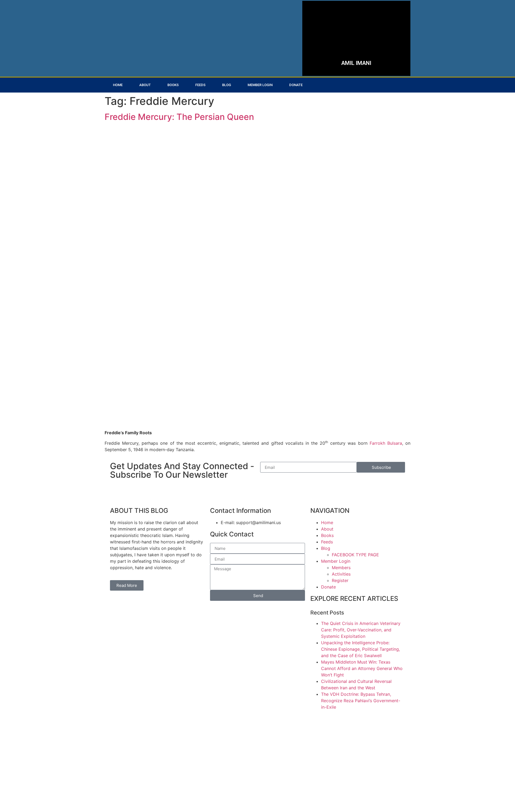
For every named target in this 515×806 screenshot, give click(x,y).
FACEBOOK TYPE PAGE (355, 554)
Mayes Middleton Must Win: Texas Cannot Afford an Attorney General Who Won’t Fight (362, 668)
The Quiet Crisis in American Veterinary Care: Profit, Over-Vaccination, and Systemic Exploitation (360, 630)
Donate (296, 85)
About (145, 85)
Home (118, 85)
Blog (226, 85)
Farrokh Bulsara (386, 443)
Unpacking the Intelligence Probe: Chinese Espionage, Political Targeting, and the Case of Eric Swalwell (360, 649)
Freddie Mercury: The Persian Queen (179, 117)
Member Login (260, 85)
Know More (334, 57)
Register (340, 580)
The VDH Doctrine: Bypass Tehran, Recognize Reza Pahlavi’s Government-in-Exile (360, 700)
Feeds (200, 85)
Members (341, 567)
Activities (341, 574)
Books (173, 85)
